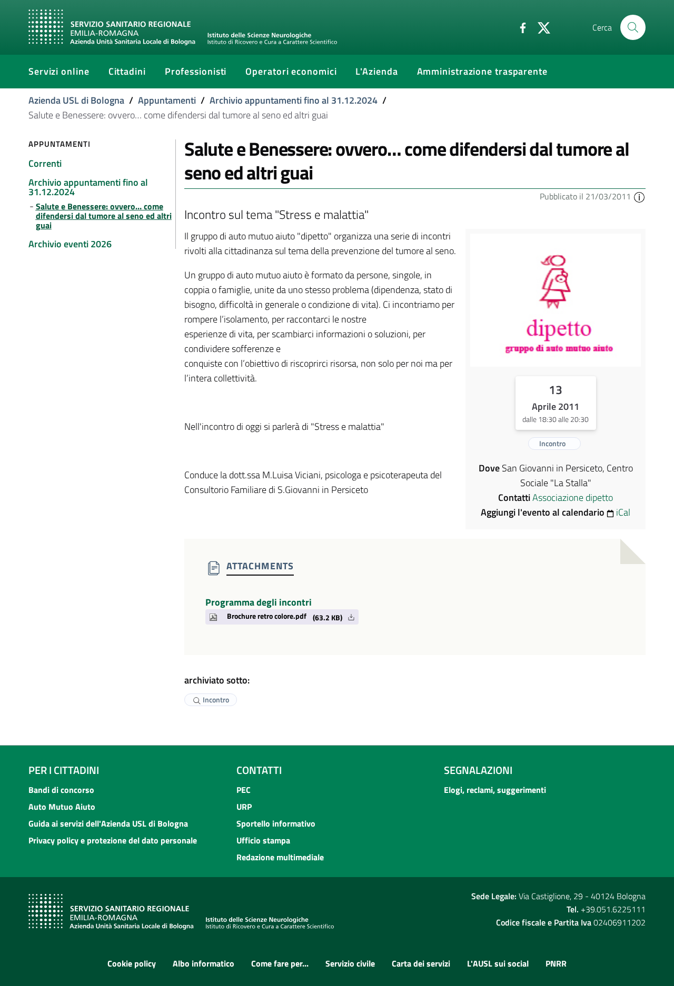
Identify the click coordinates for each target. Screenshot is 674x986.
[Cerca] (633, 27)
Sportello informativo (275, 823)
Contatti (259, 770)
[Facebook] (518, 27)
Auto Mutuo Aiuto (61, 806)
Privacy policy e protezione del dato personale (112, 840)
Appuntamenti (167, 100)
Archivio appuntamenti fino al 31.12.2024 (294, 100)
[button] (639, 196)
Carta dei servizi (421, 963)
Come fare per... (280, 963)
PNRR (556, 963)
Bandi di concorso (61, 789)
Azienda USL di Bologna (76, 100)
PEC (243, 789)
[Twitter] (539, 27)
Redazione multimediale (280, 857)
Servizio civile (350, 963)
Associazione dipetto (572, 497)
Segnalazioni (478, 770)
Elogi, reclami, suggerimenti (495, 789)
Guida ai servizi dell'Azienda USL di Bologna (108, 823)
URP (244, 806)
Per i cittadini (63, 770)
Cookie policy (131, 963)
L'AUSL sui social (498, 963)
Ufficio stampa (263, 840)
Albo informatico (203, 963)
